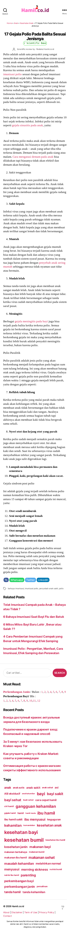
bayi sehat (12, 800)
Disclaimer (16, 912)
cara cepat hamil (45, 800)
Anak (16, 23)
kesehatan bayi (21, 832)
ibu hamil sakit (13, 819)
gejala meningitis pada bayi (31, 321)
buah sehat (28, 800)
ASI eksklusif (12, 793)
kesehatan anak (49, 825)
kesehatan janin (16, 847)
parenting (28, 875)
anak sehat (47, 787)
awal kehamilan (28, 794)
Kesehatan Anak (26, 23)
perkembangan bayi (19, 881)
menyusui (11, 869)
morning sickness (34, 869)
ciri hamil (9, 806)
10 (30, 700)
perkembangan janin (19, 886)
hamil (21, 813)
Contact (7, 916)
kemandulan (29, 825)
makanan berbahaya (15, 851)
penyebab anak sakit (48, 588)
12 (38, 700)
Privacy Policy (46, 912)
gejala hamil (10, 813)
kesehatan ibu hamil (55, 840)
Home (9, 23)
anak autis (18, 787)
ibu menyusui (34, 819)
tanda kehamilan (34, 892)
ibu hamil (46, 813)
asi (56, 787)
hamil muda (30, 813)
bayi (41, 793)
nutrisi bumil (56, 869)
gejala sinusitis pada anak (27, 125)
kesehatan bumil (24, 840)
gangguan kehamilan (36, 806)
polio (61, 588)
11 (34, 700)
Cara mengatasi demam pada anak (33, 156)
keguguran (54, 819)
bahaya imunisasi (16, 588)
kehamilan (13, 825)
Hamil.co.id (18, 906)
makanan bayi (40, 847)
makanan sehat (42, 857)
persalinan (42, 886)
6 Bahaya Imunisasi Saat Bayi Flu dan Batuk (33, 616)
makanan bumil (37, 852)
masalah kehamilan (19, 863)
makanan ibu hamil (15, 857)
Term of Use (30, 912)
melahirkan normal (48, 863)
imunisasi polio (12, 74)
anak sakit (33, 787)
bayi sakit (55, 794)
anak (7, 787)
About (6, 912)
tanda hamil (12, 892)
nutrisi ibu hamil (11, 875)
